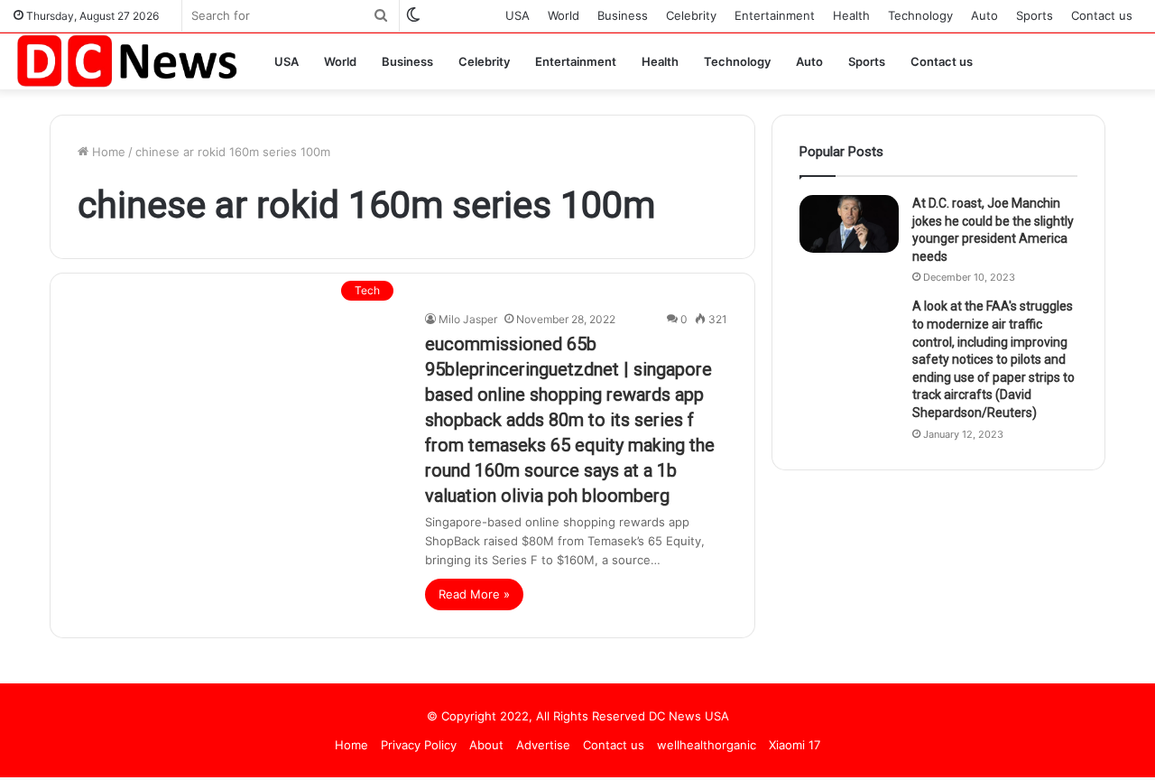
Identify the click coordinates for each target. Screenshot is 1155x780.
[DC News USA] (126, 61)
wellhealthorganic (706, 745)
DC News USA (689, 716)
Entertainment (775, 15)
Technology (920, 15)
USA (517, 15)
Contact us (1101, 15)
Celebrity (691, 15)
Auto (984, 15)
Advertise (543, 745)
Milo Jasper (468, 319)
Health (851, 15)
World (563, 15)
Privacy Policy (419, 745)
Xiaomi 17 (794, 745)
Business (622, 15)
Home (106, 151)
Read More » (474, 594)
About (486, 745)
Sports (1034, 15)
